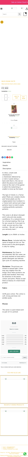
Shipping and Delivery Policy (6, 455)
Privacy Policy (16, 455)
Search (24, 357)
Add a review (14, 351)
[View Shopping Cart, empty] (24, 14)
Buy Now (23, 98)
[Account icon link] (27, 8)
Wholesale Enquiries (15, 452)
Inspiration (7, 162)
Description (7, 168)
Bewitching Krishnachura (14, 136)
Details (5, 165)
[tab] (14, 162)
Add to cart (16, 97)
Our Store (8, 452)
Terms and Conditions (14, 454)
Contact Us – (3, 452)
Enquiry (9, 150)
